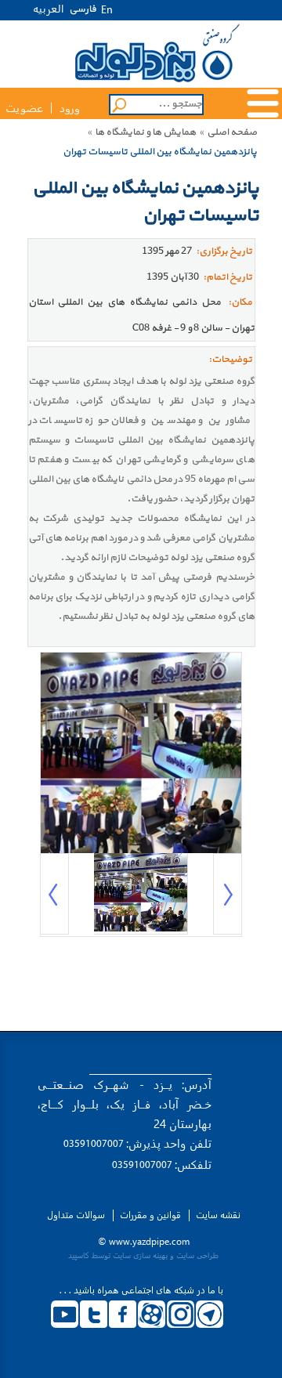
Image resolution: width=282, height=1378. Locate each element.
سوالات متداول (76, 1215)
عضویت (24, 108)
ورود (70, 108)
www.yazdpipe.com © (144, 1241)
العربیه (48, 8)
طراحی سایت (197, 1255)
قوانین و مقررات (150, 1215)
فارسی (82, 9)
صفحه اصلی (232, 132)
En (107, 10)
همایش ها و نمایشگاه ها (145, 132)
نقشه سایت (218, 1215)
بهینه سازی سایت (140, 1255)
